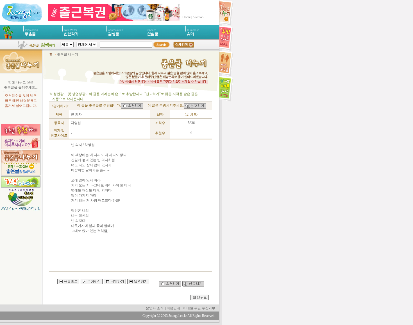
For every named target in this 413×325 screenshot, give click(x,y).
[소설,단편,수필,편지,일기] (78, 38)
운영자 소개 (155, 308)
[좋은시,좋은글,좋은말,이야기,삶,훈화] (37, 38)
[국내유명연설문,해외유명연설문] (160, 38)
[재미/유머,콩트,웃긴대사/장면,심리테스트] (197, 38)
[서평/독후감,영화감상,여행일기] (120, 38)
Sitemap (198, 17)
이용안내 (173, 308)
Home (186, 17)
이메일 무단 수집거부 (199, 308)
